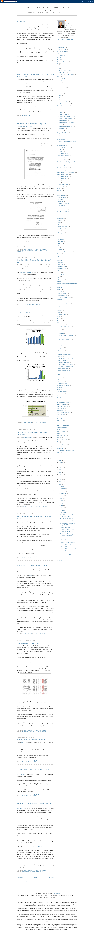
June (61, 500)
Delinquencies (60, 193)
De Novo (59, 189)
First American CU (61, 239)
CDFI (58, 97)
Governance (60, 249)
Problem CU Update (23, 312)
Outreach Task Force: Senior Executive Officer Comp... (67, 530)
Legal (58, 277)
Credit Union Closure (62, 153)
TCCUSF (59, 437)
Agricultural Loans (61, 49)
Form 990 (59, 243)
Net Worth (59, 322)
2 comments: (43, 114)
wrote (28, 280)
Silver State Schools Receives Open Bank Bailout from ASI (35, 261)
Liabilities (59, 287)
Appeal (59, 60)
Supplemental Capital (62, 427)
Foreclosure (60, 241)
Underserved (60, 448)
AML (58, 53)
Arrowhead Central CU (62, 62)
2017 (60, 467)
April (61, 505)
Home (35, 877)
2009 (60, 561)
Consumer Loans (61, 145)
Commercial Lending (62, 114)
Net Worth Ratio (61, 325)
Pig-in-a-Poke (21, 21)
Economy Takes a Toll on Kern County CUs (31, 739)
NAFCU (59, 312)
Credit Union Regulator (63, 170)
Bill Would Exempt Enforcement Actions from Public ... (68, 554)
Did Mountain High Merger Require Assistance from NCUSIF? (34, 517)
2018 (60, 465)
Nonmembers (60, 333)
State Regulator (61, 414)
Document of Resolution (63, 203)
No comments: (43, 506)
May (61, 503)
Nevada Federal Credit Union (64, 327)
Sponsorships (60, 410)
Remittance (60, 387)
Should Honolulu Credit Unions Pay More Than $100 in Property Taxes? (35, 75)
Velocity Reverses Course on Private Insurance (32, 565)
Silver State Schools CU (63, 402)
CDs (58, 99)
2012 (60, 479)
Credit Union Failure (62, 157)
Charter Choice (61, 110)
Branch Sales (60, 80)
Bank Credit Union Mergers (64, 70)
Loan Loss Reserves (39, 731)
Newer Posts (20, 877)
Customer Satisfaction (62, 184)
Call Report (60, 93)
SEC (58, 396)
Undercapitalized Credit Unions (65, 446)
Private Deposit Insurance (32, 304)
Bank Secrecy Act (61, 72)
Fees (58, 231)
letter (30, 575)
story (22, 742)
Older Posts (51, 877)
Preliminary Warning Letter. (64, 354)
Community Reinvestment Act (64, 126)
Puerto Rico (60, 377)
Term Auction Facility (62, 440)
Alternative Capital (62, 51)
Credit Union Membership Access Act (66, 162)
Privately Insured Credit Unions (65, 364)
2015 (60, 472)
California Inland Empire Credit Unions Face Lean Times (33, 770)
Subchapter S (60, 421)
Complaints (60, 130)
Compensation (26, 507)
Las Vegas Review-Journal (25, 272)
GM (58, 247)
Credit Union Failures (62, 160)
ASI (22, 304)
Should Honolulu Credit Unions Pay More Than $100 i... (68, 515)
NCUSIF (30, 557)
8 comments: (43, 249)
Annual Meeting (61, 55)
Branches (59, 83)
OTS (58, 341)
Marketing (59, 299)
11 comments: (43, 64)
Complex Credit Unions (63, 133)
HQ (58, 256)
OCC (58, 337)
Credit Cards (60, 151)
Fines (58, 237)
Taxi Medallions (61, 435)
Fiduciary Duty (61, 233)
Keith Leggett (71, 21)
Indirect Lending (61, 262)
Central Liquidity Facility (63, 104)
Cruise (58, 180)
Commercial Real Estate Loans (64, 118)
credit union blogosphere (25, 816)
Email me (57, 893)
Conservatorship (61, 139)
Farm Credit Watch (37, 846)
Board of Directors (61, 78)
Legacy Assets (60, 275)
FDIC (58, 224)
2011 (60, 481)
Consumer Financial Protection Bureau (66, 141)
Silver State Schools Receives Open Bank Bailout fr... (67, 524)
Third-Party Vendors (62, 444)
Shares (58, 400)
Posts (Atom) (27, 881)
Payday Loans (60, 350)
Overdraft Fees (60, 346)
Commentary (60, 112)
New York (59, 329)
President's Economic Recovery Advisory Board (65, 359)
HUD (58, 258)
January (62, 558)
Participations (60, 348)
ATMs (58, 68)
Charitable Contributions (63, 106)
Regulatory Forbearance (63, 385)
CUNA (23, 250)
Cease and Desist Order (62, 101)
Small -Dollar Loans (62, 404)
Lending (59, 281)
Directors (59, 199)
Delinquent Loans (27, 731)
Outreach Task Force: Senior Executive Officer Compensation (32, 433)
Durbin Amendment (62, 210)
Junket (58, 270)
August (62, 496)
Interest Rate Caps (61, 266)
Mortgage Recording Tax (63, 308)
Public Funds (60, 375)
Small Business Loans (62, 406)
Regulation (60, 381)
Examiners (59, 220)
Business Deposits (61, 87)
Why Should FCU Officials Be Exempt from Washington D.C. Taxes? (31, 124)
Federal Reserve (61, 228)
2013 (60, 477)
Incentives (59, 260)
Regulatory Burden (62, 383)
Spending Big (60, 408)
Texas (58, 442)
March (62, 508)
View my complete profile (65, 39)
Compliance (60, 135)
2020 (60, 460)
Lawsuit (59, 272)
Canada (59, 95)
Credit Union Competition (63, 155)
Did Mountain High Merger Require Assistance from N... (67, 534)
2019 (60, 462)
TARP (58, 429)
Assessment (60, 66)
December (63, 486)
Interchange (60, 264)
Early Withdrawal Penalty (63, 212)
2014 (60, 474)
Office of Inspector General (63, 339)
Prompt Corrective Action (63, 370)
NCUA (38, 66)
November (63, 488)
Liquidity (59, 291)
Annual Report (60, 57)
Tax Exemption (61, 431)
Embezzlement (60, 214)
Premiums (59, 356)
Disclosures (60, 201)
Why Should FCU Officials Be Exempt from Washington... (67, 519)
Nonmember (60, 331)
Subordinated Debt (61, 423)
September (63, 493)
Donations (59, 207)
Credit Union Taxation (62, 176)
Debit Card (60, 191)
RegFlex (59, 379)
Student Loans (60, 419)
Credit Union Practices (62, 168)
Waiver (59, 452)
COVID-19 (59, 149)
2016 (60, 470)
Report (58, 389)
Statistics (59, 417)
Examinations (60, 218)
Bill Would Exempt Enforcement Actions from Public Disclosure (34, 804)
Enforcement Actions (28, 871)
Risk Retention (61, 393)
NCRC (58, 316)
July (61, 498)
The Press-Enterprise (22, 774)
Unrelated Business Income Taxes (65, 450)
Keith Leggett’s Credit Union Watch (47, 9)
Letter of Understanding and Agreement (67, 283)
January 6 (20, 568)
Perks (58, 352)
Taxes (58, 433)
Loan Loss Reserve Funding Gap (28, 643)
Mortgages (59, 310)
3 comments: (43, 422)
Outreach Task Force (28, 437)
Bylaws (59, 91)
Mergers (24, 557)
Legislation (19, 808)
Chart (58, 108)
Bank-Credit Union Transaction (65, 74)
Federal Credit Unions (62, 226)
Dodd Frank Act (61, 205)
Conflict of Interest (61, 137)
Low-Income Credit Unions (64, 297)
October (62, 491)
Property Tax (26, 115)
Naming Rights (61, 314)
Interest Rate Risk (61, 268)
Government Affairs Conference (35, 250)
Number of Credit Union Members (65, 335)
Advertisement (60, 47)
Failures (59, 222)
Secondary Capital (61, 398)
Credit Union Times (62, 178)
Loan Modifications (62, 295)
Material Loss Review (62, 302)
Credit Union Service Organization (65, 172)
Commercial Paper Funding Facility (66, 116)
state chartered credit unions (64, 412)
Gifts (58, 245)
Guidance (59, 254)
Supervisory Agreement (29, 761)
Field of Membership (62, 235)
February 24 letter (23, 24)
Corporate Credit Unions (63, 147)
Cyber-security (60, 187)
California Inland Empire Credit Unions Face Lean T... (68, 549)
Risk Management (61, 391)
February (62, 510)
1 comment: (43, 302)
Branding (59, 85)
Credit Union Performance (30, 795)
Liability (59, 289)
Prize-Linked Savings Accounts (65, 366)
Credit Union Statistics (62, 174)
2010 (60, 484)
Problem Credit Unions (32, 424)
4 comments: (43, 870)
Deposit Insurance (61, 197)
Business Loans (61, 89)
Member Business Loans (29, 66)
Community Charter (62, 120)
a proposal (44, 87)
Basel (58, 76)
